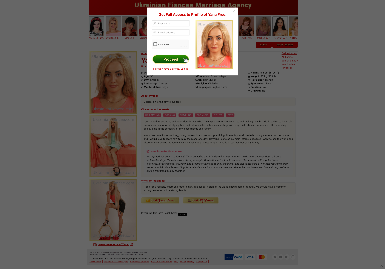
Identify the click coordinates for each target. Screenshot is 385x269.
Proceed (170, 59)
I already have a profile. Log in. (170, 68)
